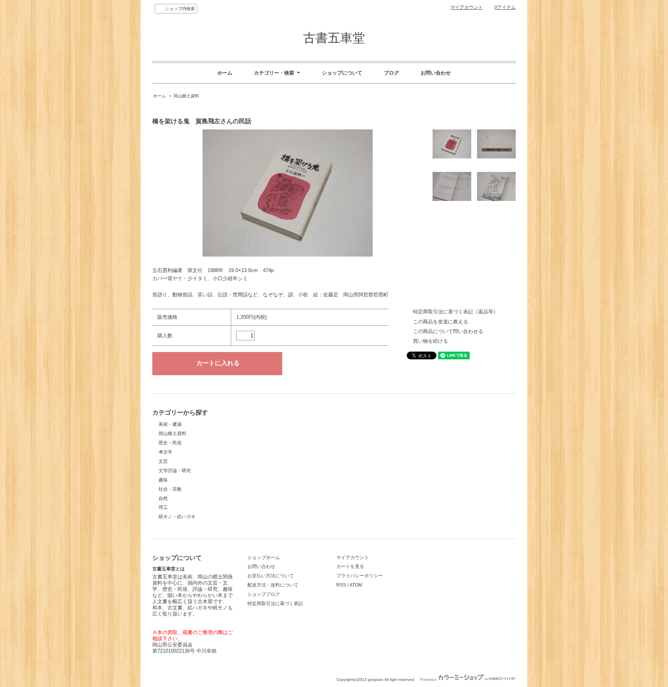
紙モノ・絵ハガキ (177, 516)
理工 (163, 507)
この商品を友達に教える (440, 322)
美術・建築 (170, 424)
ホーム (224, 73)
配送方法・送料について (272, 585)
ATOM (355, 585)
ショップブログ (263, 594)
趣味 (163, 480)
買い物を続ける (430, 341)
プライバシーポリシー (359, 575)
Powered (428, 679)
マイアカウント (466, 7)
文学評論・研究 (174, 470)
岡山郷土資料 (186, 96)
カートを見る (350, 566)
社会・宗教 (170, 489)
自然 (163, 498)
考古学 (165, 452)
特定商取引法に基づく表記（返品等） (455, 312)
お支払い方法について (270, 575)
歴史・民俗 (170, 443)
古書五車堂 (334, 38)
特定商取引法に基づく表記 (275, 603)
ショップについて (342, 73)
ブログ (391, 73)
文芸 (163, 461)
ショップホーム (263, 557)
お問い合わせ (436, 73)
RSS (341, 585)
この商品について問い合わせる (448, 331)
